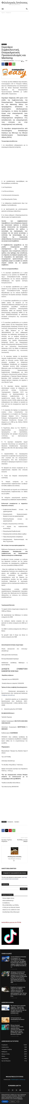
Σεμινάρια (17, 821)
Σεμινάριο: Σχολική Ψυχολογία (7, 840)
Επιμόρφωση (10, 821)
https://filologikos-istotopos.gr (14, 858)
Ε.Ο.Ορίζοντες (6, 902)
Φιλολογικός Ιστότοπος (9, 60)
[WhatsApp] (13, 64)
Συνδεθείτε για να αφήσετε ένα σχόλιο (14, 873)
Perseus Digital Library (8, 898)
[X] (6, 64)
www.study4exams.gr (8, 900)
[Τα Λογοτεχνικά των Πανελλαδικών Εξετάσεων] (5, 1020)
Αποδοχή (5, 1101)
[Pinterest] (10, 64)
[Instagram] (12, 1090)
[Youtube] (20, 1090)
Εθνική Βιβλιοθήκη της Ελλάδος (10, 905)
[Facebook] (3, 64)
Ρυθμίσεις (20, 1098)
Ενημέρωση (8, 12)
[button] (27, 9)
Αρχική (3, 12)
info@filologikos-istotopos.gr (18, 1079)
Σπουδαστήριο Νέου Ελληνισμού (10, 912)
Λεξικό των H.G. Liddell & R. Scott (11, 909)
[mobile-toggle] (2, 9)
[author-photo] (14, 854)
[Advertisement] (14, 28)
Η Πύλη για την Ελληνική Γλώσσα (11, 907)
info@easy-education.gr (8, 695)
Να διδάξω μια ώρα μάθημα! (22, 840)
